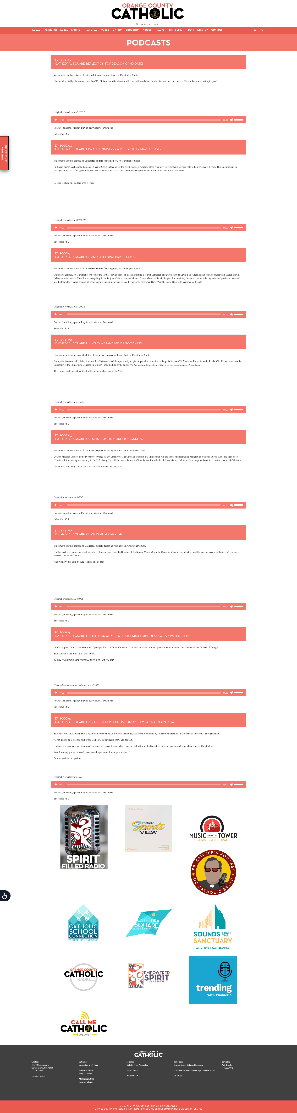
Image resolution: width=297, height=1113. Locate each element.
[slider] (239, 119)
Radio (160, 29)
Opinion (118, 29)
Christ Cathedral (56, 29)
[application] (148, 119)
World (105, 29)
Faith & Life (175, 29)
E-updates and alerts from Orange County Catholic (194, 1070)
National (91, 29)
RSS (67, 133)
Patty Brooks (227, 1064)
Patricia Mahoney (86, 1081)
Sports (75, 29)
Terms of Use (132, 1070)
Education (133, 29)
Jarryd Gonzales (85, 1073)
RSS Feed (178, 1075)
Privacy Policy (132, 1075)
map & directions (38, 1076)
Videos (147, 29)
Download (108, 127)
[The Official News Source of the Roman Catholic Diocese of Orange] (148, 10)
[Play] (55, 120)
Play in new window (91, 127)
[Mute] (231, 120)
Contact (216, 29)
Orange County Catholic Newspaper (189, 1064)
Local (36, 29)
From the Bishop (197, 29)
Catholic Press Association (137, 1064)
